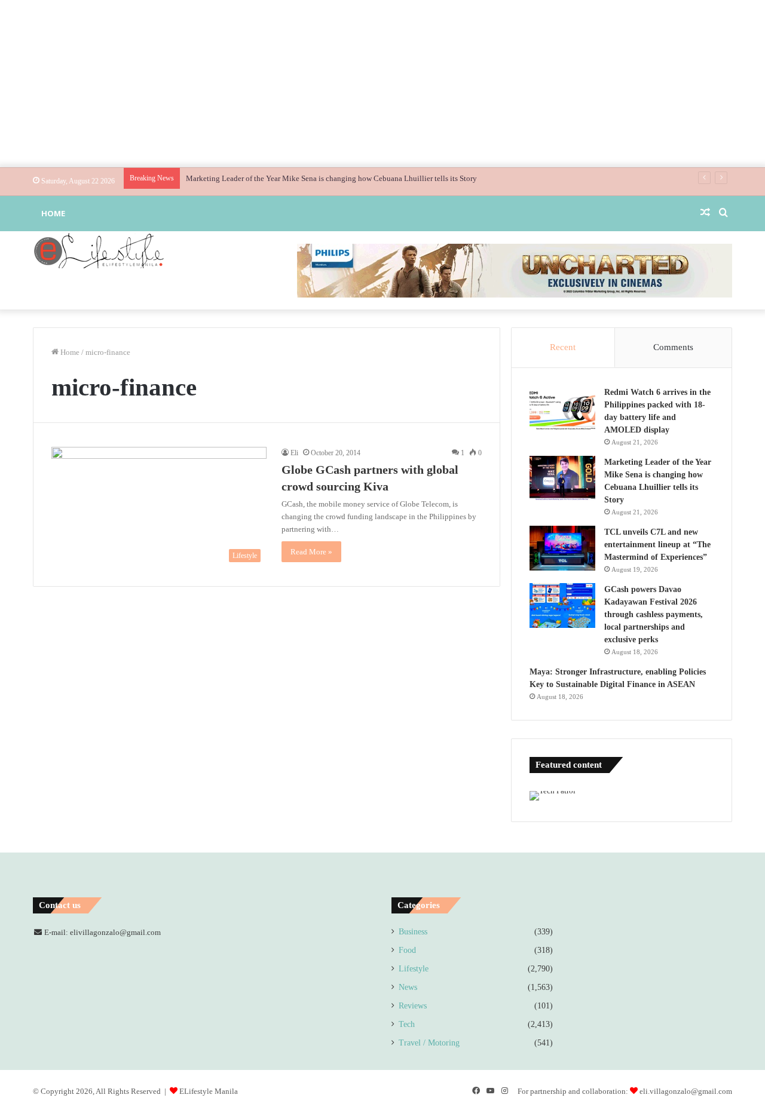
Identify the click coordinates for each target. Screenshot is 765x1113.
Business (413, 931)
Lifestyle (414, 968)
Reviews (413, 1005)
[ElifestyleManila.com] (98, 250)
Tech (407, 1024)
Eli (294, 453)
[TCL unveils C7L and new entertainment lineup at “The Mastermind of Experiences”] (562, 548)
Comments (673, 347)
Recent (563, 347)
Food (407, 950)
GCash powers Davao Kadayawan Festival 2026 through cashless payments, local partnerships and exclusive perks (653, 614)
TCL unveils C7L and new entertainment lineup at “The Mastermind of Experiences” (657, 545)
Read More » (311, 551)
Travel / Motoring (429, 1042)
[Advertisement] (382, 83)
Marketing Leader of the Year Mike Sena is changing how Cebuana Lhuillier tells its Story (331, 178)
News (408, 987)
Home (53, 213)
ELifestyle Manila (208, 1091)
